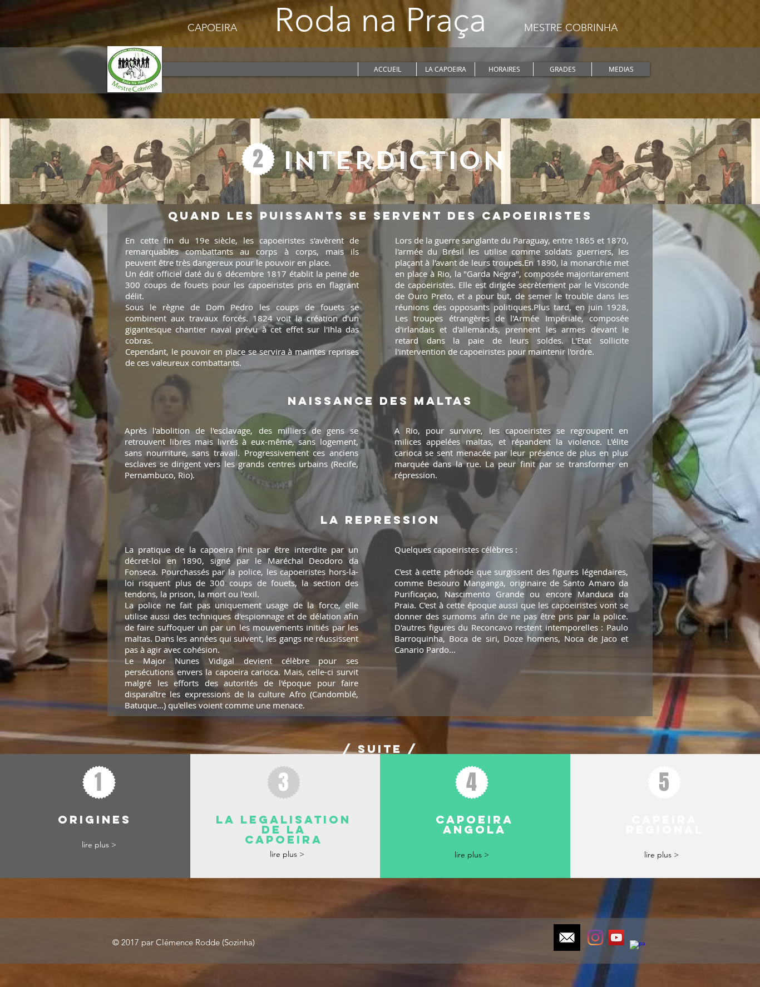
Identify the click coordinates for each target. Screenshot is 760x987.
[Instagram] (595, 937)
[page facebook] (637, 948)
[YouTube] (616, 937)
